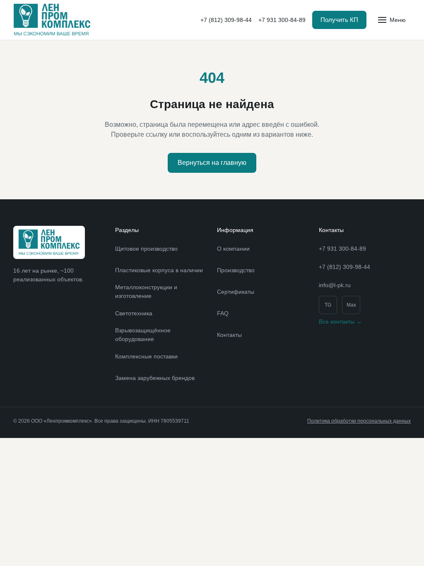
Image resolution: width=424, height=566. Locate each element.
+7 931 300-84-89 (282, 20)
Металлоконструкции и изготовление (146, 291)
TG (328, 305)
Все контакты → (340, 321)
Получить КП (339, 19)
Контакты (229, 334)
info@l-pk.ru (335, 285)
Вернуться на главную (212, 162)
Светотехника (133, 313)
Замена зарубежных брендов (155, 378)
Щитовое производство (146, 248)
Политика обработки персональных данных (359, 421)
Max (351, 305)
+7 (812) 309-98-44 (226, 20)
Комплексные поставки (146, 356)
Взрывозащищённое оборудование (143, 334)
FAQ (223, 313)
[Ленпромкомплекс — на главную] (52, 19)
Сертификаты (235, 291)
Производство (236, 270)
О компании (233, 248)
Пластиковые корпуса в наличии (159, 270)
